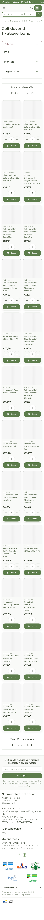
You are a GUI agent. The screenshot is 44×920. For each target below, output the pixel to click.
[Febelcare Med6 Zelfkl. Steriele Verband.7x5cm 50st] (11, 534)
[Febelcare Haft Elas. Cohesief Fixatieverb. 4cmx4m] (32, 268)
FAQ (4, 832)
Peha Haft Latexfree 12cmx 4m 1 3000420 (10, 709)
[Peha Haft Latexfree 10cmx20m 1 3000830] (32, 587)
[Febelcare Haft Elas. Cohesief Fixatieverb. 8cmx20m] (11, 214)
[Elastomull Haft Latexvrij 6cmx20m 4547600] (11, 161)
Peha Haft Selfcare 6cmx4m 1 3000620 (11, 658)
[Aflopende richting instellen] (32, 93)
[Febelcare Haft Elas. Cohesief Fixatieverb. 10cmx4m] (32, 375)
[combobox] (19, 14)
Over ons (6, 843)
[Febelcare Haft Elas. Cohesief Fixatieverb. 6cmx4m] (32, 214)
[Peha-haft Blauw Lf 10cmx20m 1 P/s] (32, 534)
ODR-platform (24, 895)
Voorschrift (14, 848)
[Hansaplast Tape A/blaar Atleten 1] (11, 375)
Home (5, 21)
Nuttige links (18, 843)
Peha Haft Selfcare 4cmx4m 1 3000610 (32, 709)
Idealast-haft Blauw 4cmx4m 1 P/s (31, 446)
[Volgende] (31, 745)
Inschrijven (22, 775)
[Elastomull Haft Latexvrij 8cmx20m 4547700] (32, 110)
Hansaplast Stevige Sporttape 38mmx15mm (11, 605)
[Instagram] (24, 855)
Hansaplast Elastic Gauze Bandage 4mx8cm (11, 497)
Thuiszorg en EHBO (18, 21)
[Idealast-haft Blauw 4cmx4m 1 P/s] (32, 429)
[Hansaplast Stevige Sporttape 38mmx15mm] (11, 587)
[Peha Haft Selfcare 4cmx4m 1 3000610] (32, 692)
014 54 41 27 (17, 809)
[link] (12, 745)
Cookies (14, 895)
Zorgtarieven (27, 848)
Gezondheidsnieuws (12, 845)
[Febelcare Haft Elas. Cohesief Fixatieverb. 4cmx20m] (32, 322)
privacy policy (24, 786)
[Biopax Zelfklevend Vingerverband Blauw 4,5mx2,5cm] (32, 161)
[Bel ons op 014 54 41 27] (31, 8)
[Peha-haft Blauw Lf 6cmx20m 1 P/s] (11, 322)
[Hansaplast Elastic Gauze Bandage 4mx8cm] (11, 480)
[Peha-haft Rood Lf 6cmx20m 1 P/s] (11, 429)
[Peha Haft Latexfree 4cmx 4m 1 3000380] (32, 641)
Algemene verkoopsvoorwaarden (16, 892)
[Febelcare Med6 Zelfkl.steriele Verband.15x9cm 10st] (11, 268)
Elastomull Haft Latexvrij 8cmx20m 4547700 (32, 127)
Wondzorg (33, 21)
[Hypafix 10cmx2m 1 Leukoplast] (11, 110)
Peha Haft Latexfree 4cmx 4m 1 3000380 (31, 658)
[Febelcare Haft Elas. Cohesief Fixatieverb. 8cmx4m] (32, 480)
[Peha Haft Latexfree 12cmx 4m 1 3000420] (11, 692)
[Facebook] (19, 855)
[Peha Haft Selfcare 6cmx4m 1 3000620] (11, 641)
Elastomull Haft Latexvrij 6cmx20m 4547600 (11, 178)
